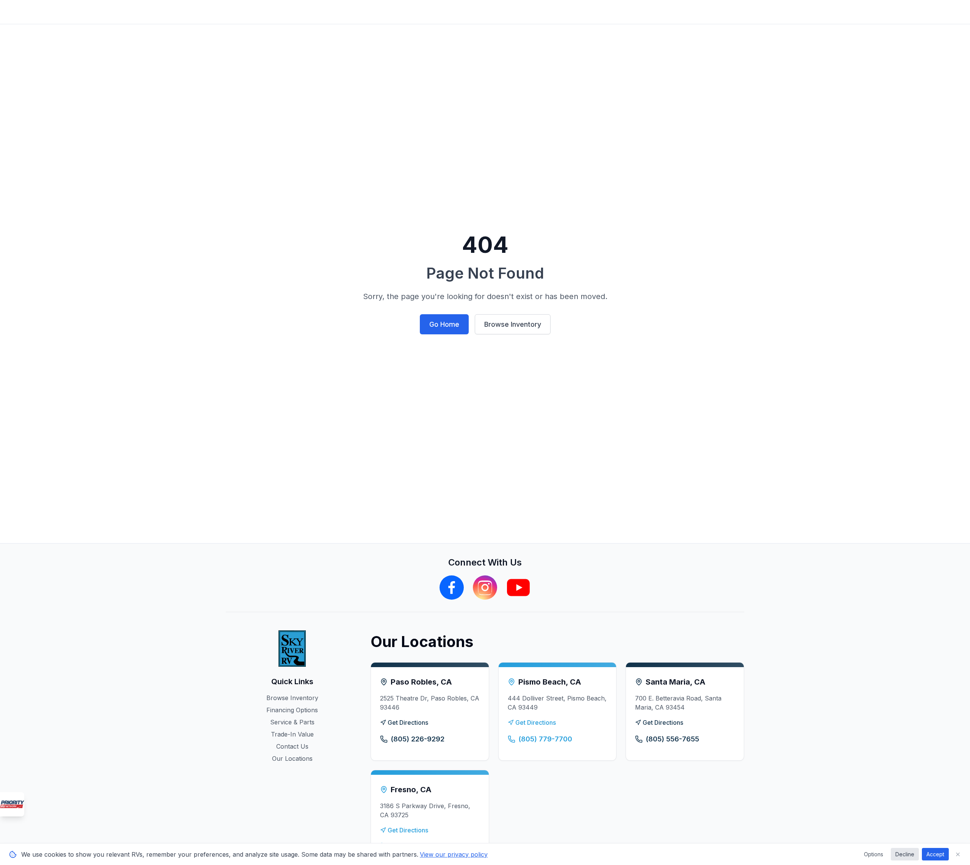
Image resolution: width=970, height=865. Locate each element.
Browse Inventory (512, 324)
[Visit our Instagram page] (485, 587)
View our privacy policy (454, 854)
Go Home (444, 324)
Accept (935, 854)
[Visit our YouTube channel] (518, 587)
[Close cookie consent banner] (958, 854)
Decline (904, 854)
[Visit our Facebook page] (452, 587)
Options (873, 854)
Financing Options (292, 710)
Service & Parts (292, 722)
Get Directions (408, 722)
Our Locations (292, 758)
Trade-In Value (292, 734)
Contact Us (292, 746)
